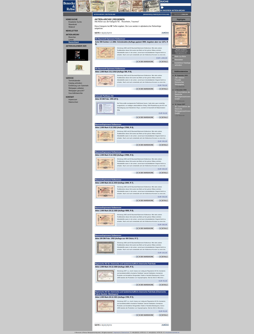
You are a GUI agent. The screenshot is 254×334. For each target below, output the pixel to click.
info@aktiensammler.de (172, 332)
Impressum (117, 332)
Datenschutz (125, 332)
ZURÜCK (165, 33)
